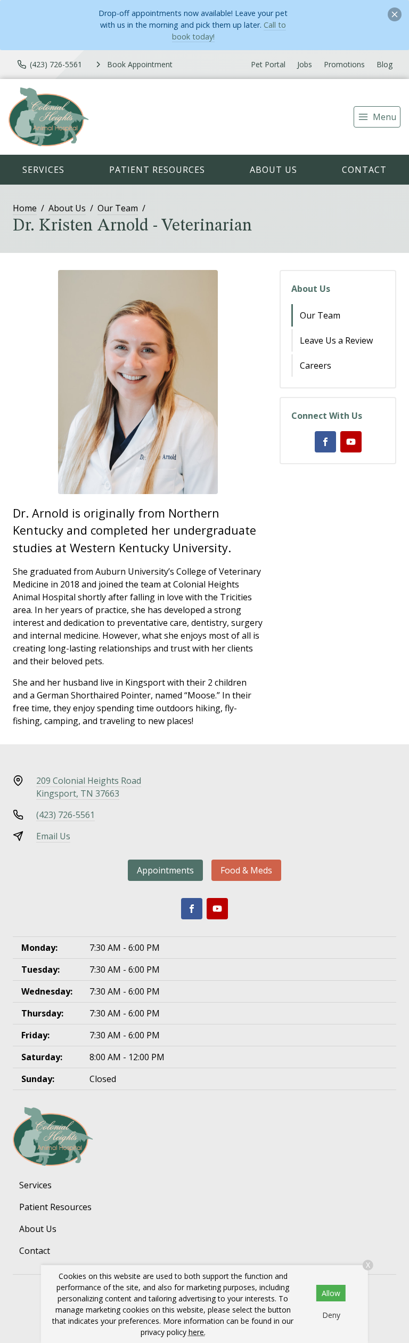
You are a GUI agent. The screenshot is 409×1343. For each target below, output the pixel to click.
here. (197, 1332)
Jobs (304, 64)
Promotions (344, 64)
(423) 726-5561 (65, 815)
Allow (331, 1293)
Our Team (117, 208)
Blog (384, 64)
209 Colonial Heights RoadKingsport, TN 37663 (88, 787)
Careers (315, 365)
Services (43, 170)
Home (25, 208)
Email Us (53, 836)
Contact (364, 170)
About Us (273, 170)
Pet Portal (268, 64)
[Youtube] (351, 441)
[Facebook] (325, 441)
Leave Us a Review (336, 340)
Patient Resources (157, 170)
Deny (331, 1315)
